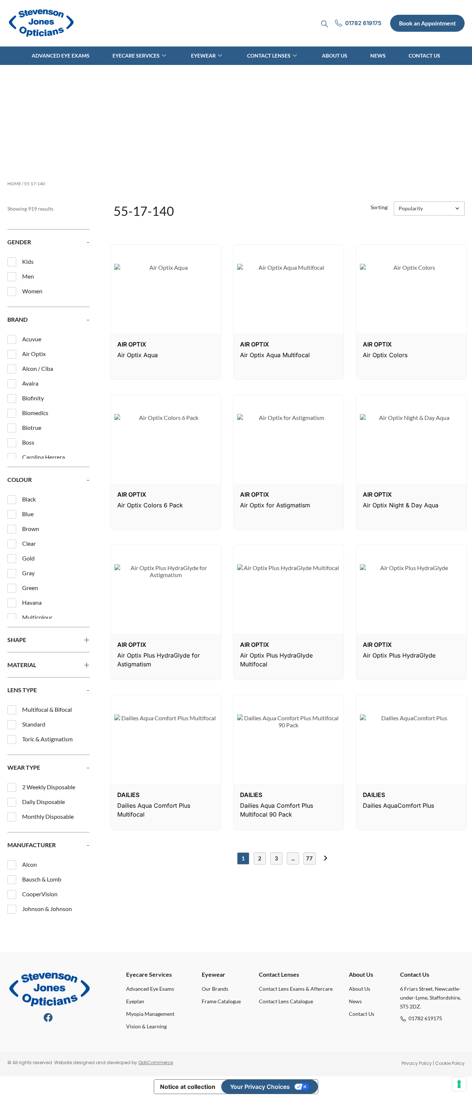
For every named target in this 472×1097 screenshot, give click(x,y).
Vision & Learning (146, 1026)
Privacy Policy (417, 1063)
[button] (429, 208)
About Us (334, 55)
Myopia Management (150, 1014)
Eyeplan (135, 1001)
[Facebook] (48, 1017)
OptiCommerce (155, 1062)
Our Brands (215, 989)
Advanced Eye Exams (61, 55)
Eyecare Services (136, 55)
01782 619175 (425, 1018)
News (378, 55)
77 (309, 858)
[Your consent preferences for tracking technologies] (459, 1084)
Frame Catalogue (221, 1001)
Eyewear (203, 55)
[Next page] (326, 858)
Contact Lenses (269, 55)
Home (14, 183)
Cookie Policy (450, 1063)
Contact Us (424, 55)
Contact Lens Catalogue (286, 1001)
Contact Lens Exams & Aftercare (296, 989)
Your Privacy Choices (260, 1086)
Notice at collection (187, 1086)
